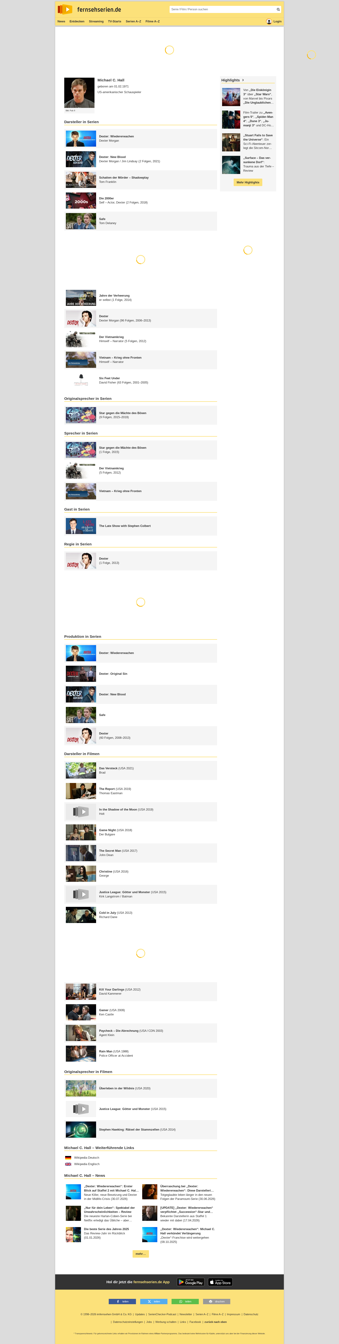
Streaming (96, 21)
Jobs (149, 1321)
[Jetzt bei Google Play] (190, 1282)
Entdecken (77, 21)
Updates (140, 1314)
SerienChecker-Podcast (162, 1314)
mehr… (141, 1254)
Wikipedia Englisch (86, 1164)
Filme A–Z (153, 21)
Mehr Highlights (248, 182)
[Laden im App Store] (220, 1282)
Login (278, 21)
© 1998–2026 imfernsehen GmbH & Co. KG (106, 1314)
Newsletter (186, 1314)
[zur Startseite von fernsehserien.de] (65, 9)
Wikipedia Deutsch (86, 1157)
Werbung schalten (165, 1321)
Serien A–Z (133, 21)
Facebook (195, 1321)
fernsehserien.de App (151, 1282)
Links (183, 1321)
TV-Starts (114, 21)
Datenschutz (251, 1314)
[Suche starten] (278, 9)
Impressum (233, 1314)
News (61, 21)
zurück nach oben (215, 1321)
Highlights (230, 80)
